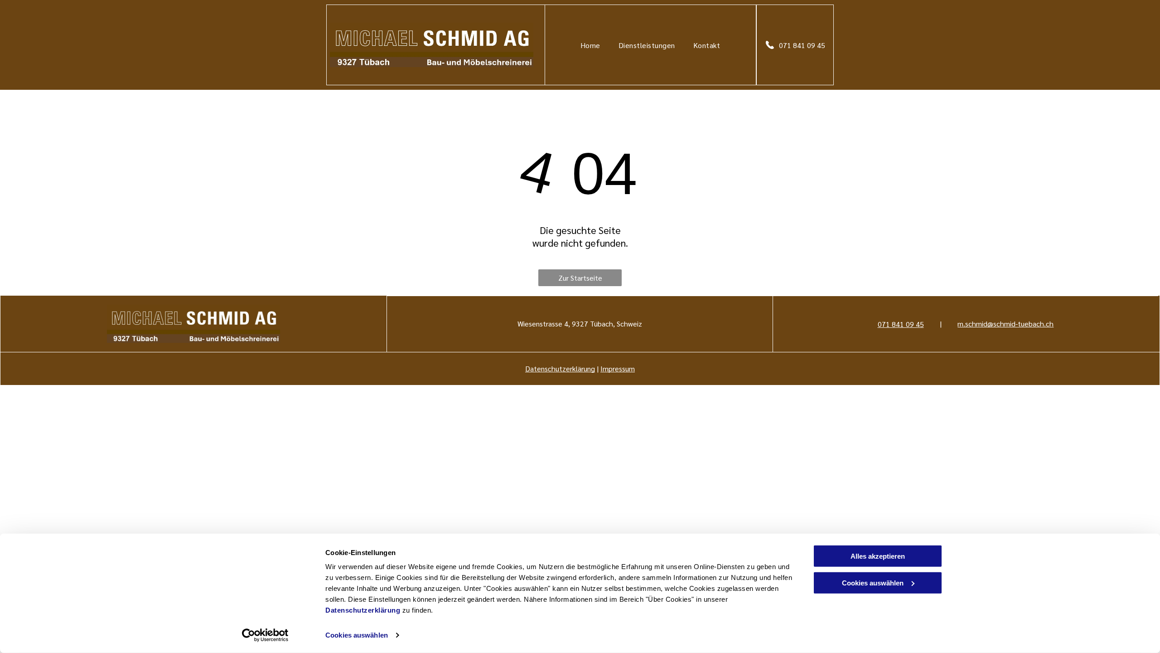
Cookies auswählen (356, 635)
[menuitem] (590, 45)
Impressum (617, 368)
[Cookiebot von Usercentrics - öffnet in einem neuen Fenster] (265, 635)
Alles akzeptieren (878, 556)
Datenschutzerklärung (362, 610)
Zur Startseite (580, 278)
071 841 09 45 (901, 324)
